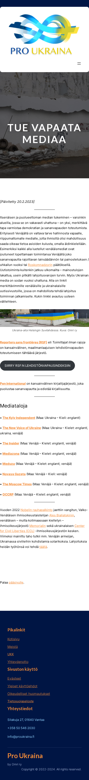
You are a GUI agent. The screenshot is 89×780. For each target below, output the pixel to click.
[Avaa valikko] (79, 63)
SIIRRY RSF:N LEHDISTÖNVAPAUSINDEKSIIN (37, 366)
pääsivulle (16, 582)
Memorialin (37, 526)
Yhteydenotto (17, 662)
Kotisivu (13, 639)
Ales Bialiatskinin (61, 515)
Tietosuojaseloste (20, 701)
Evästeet (14, 678)
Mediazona (10, 454)
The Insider (10, 443)
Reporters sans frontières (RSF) (23, 342)
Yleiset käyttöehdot (22, 686)
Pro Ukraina (25, 756)
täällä (43, 547)
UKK (10, 654)
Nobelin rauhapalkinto (36, 510)
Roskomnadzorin (40, 265)
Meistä (12, 647)
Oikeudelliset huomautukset (28, 694)
